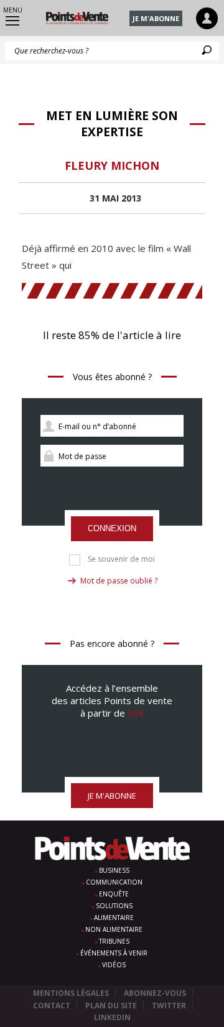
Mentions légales (71, 993)
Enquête (114, 894)
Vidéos (114, 964)
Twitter (169, 1005)
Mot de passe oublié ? (118, 580)
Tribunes (114, 941)
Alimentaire (114, 917)
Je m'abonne (156, 18)
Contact (51, 1005)
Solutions (114, 905)
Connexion (112, 528)
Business (114, 870)
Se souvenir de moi (121, 559)
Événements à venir (113, 953)
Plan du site (111, 1005)
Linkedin (112, 1017)
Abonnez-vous (155, 993)
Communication (114, 882)
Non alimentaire (113, 929)
